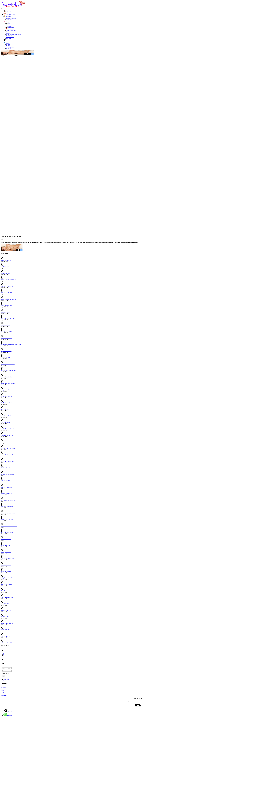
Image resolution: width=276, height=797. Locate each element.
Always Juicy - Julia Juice (6, 396)
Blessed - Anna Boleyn (6, 545)
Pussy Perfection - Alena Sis (7, 597)
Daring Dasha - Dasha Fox (7, 578)
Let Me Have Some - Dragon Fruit (8, 279)
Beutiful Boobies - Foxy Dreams (8, 513)
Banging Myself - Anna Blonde (8, 454)
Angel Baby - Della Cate (6, 487)
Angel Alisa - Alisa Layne (6, 292)
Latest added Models (11, 18)
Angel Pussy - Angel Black (7, 506)
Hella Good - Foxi (5, 266)
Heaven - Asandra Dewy (6, 305)
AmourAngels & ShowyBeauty (13, 34)
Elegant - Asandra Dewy (6, 351)
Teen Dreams (4, 692)
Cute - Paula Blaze (5, 409)
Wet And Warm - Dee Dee (7, 590)
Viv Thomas (3, 687)
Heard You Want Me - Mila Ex (8, 364)
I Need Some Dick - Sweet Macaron (9, 526)
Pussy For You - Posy (5, 636)
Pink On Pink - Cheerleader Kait (8, 428)
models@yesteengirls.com (143, 701)
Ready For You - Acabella (6, 338)
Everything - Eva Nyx (6, 610)
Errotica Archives (10, 37)
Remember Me (5, 673)
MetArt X (8, 38)
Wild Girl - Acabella (5, 325)
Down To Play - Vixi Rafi (6, 377)
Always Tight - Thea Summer (7, 461)
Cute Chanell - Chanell (6, 565)
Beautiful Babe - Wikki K (6, 584)
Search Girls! (9, 19)
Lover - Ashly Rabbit (5, 603)
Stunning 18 (9, 35)
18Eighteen (3, 690)
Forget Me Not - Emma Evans (7, 558)
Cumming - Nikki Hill (6, 552)
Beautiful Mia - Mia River (6, 415)
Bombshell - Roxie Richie (6, 493)
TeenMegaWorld (10, 47)
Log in (3, 676)
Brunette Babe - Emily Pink (7, 623)
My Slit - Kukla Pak (5, 629)
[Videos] (9, 43)
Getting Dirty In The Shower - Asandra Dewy (11, 344)
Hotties (8, 33)
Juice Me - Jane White (6, 539)
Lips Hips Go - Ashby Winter (7, 402)
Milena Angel (4, 695)
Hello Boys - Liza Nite (6, 571)
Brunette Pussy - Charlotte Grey (8, 383)
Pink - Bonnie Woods (5, 480)
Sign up (5, 680)
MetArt (8, 45)
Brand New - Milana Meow (7, 532)
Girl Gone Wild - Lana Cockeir (8, 448)
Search (16, 55)
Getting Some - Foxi (5, 273)
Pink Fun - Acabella (5, 357)
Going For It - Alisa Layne (7, 286)
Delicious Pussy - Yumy (6, 441)
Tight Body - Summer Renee (7, 435)
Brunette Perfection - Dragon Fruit (8, 299)
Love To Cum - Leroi (5, 467)
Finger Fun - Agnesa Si (6, 422)
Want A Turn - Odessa (6, 616)
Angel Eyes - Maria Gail (6, 642)
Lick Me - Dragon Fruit (6, 260)
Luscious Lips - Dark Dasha (7, 519)
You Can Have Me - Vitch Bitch (8, 500)
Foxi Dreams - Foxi (5, 312)
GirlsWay (8, 48)
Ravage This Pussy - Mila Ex (7, 318)
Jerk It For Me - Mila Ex (6, 331)
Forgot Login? (6, 679)
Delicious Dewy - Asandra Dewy (8, 370)
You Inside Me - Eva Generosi (7, 474)
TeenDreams (9, 31)
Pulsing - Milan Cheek (6, 390)
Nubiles (8, 44)
